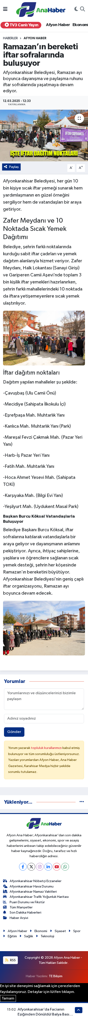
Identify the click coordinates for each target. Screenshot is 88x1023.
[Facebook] (23, 867)
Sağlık (28, 936)
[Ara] (82, 10)
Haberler (10, 38)
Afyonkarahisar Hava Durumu (32, 886)
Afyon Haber (58, 25)
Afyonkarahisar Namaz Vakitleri (33, 891)
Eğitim (12, 936)
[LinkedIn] (48, 867)
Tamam (8, 998)
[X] (31, 867)
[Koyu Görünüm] (76, 10)
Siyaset (60, 931)
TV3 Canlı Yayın (23, 25)
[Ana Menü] (5, 10)
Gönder (14, 732)
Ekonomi (40, 931)
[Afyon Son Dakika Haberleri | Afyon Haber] (40, 9)
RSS (12, 960)
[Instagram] (40, 867)
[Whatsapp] (65, 867)
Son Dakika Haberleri (25, 912)
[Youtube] (57, 867)
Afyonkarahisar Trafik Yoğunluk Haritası (39, 897)
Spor (76, 931)
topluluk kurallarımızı (46, 748)
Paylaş (14, 167)
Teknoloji (47, 936)
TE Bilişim (55, 976)
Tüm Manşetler (21, 907)
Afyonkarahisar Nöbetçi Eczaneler (35, 881)
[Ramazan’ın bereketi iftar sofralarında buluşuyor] (44, 135)
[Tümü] (82, 802)
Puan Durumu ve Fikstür (27, 902)
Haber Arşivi (19, 918)
